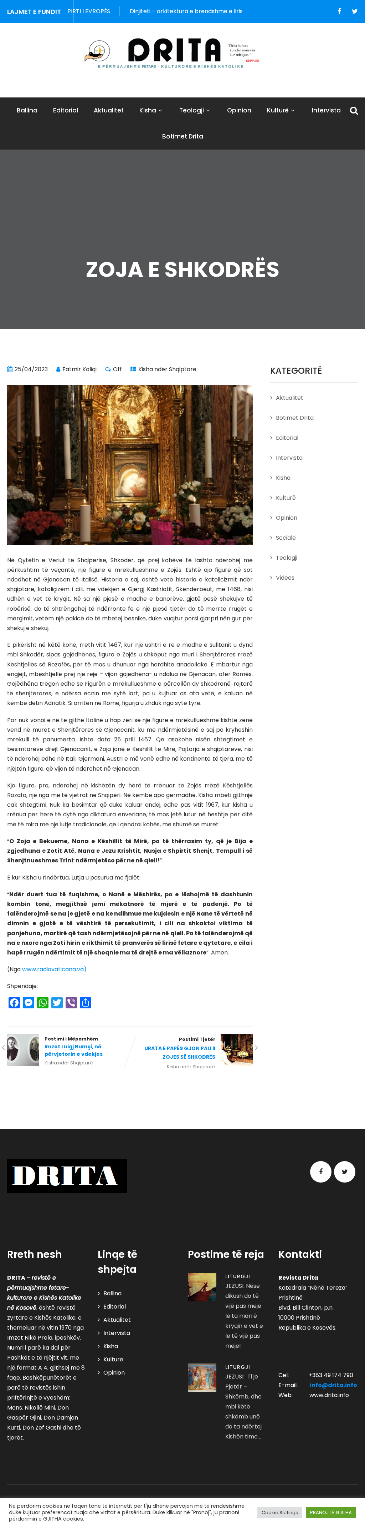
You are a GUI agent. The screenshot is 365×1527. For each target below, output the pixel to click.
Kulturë (278, 110)
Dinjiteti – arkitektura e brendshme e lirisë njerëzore (176, 11)
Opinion (239, 110)
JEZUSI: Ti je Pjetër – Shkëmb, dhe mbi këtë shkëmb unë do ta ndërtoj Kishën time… (243, 1406)
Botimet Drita (182, 136)
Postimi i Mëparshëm (74, 1047)
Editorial (65, 110)
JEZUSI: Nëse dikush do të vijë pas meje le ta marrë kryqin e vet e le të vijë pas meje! (244, 1316)
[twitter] (355, 11)
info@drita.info (333, 1385)
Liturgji (237, 1276)
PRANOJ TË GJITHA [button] (331, 1512)
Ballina (27, 110)
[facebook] (339, 11)
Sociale (286, 538)
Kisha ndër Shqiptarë (167, 369)
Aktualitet (109, 110)
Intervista (326, 110)
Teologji (191, 110)
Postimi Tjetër (179, 1048)
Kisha (147, 110)
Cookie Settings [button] (280, 1512)
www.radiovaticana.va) (54, 969)
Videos (285, 578)
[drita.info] (182, 53)
